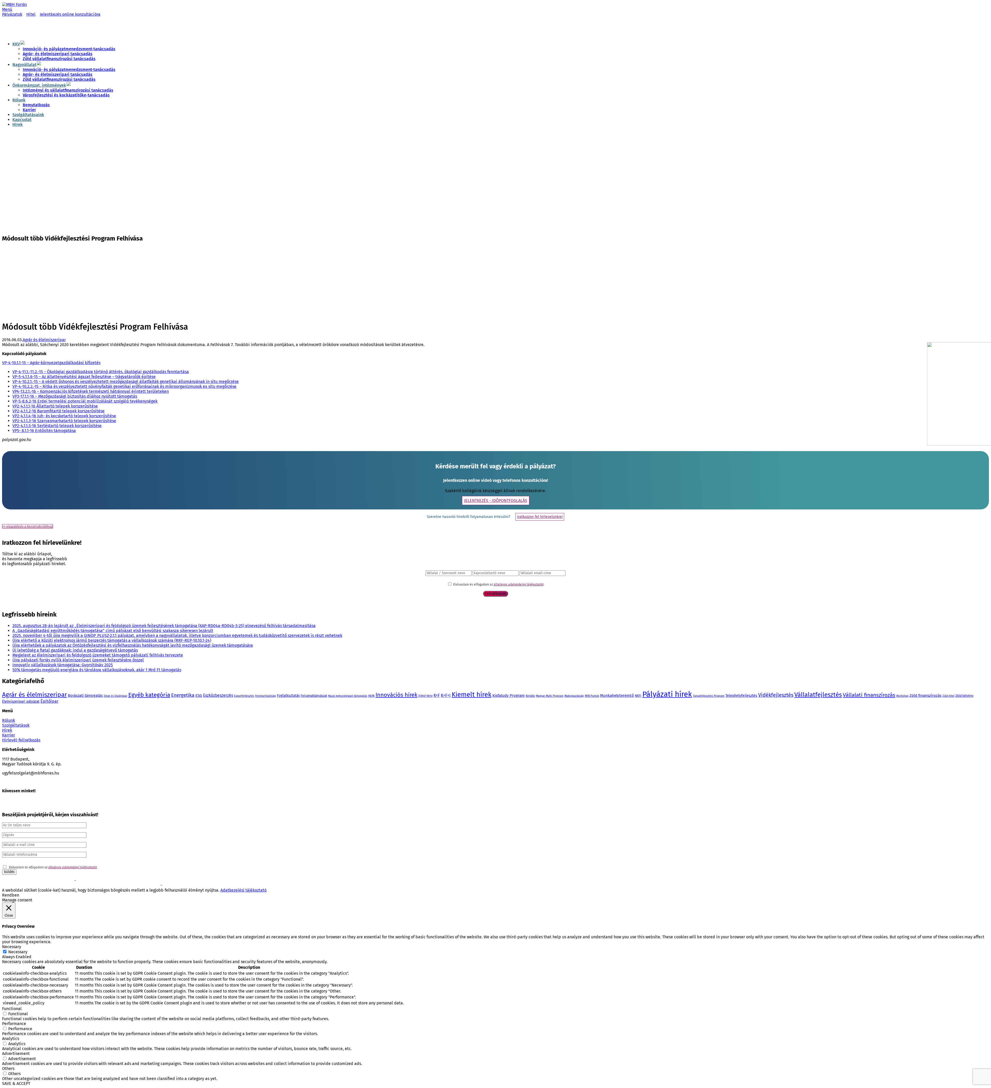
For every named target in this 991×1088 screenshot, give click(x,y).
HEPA (371, 696)
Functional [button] (12, 1008)
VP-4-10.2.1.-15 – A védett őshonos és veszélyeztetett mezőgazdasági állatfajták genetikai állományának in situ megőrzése (125, 381)
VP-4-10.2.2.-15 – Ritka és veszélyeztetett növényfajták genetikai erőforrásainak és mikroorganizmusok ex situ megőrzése (124, 386)
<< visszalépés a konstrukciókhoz (27, 526)
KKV (16, 44)
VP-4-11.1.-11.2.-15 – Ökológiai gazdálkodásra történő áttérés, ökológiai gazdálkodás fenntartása (100, 371)
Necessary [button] (11, 946)
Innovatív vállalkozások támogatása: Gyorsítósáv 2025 (62, 664)
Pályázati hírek (667, 694)
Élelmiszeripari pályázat (20, 701)
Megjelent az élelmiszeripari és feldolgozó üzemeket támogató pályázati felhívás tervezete (97, 655)
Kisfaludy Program (508, 695)
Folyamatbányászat (314, 696)
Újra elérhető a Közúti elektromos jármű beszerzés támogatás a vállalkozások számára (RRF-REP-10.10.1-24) (111, 640)
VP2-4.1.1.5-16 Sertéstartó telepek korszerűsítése (57, 425)
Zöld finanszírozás (925, 695)
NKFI (638, 696)
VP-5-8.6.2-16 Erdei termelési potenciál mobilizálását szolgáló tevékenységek (84, 401)
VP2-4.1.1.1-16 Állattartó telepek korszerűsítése (55, 406)
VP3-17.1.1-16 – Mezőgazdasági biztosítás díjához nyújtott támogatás (74, 396)
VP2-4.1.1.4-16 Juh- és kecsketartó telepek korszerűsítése (64, 415)
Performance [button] (14, 1023)
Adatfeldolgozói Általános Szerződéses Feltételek (198, 885)
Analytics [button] (10, 1038)
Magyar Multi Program (549, 696)
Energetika (182, 695)
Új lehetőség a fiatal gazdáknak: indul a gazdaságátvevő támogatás (75, 650)
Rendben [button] (10, 895)
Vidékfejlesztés (775, 695)
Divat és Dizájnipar (115, 696)
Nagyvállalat (24, 64)
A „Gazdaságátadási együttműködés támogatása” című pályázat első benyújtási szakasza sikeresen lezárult (112, 630)
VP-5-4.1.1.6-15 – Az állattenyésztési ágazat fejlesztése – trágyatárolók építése (84, 376)
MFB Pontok (592, 696)
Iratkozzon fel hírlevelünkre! (540, 517)
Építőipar (49, 701)
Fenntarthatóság (265, 696)
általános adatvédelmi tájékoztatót (519, 584)
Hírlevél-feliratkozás (21, 740)
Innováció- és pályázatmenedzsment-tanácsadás (69, 48)
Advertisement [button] (16, 1053)
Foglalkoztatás (288, 695)
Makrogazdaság (574, 696)
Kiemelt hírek (471, 695)
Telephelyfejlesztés (741, 695)
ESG (198, 695)
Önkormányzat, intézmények (39, 85)
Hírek (17, 124)
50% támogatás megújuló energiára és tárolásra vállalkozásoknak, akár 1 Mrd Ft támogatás (96, 669)
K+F (437, 695)
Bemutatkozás (36, 104)
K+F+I (446, 695)
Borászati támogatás (85, 695)
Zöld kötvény (964, 696)
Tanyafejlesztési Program (708, 696)
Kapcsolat (21, 119)
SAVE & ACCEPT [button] (16, 1083)
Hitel (31, 14)
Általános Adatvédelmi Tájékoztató (134, 885)
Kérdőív (530, 696)
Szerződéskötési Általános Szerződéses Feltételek (37, 881)
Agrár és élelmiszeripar (44, 339)
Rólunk (19, 100)
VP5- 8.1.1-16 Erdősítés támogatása (44, 430)
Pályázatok (12, 14)
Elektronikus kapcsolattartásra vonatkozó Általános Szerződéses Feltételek (55, 885)
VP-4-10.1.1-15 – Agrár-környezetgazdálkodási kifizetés (51, 362)
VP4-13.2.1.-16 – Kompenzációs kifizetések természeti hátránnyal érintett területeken (90, 391)
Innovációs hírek (396, 695)
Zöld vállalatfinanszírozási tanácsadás (59, 58)
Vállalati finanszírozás (869, 695)
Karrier (29, 109)
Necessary (17, 951)
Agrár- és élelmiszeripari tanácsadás (57, 53)
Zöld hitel (948, 696)
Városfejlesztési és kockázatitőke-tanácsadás (66, 95)
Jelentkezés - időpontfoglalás (495, 500)
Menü (7, 9)
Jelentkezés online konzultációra (70, 14)
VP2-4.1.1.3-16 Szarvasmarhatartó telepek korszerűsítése (64, 420)
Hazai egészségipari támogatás (347, 696)
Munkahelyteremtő (617, 695)
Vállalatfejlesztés (818, 694)
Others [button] (8, 1068)
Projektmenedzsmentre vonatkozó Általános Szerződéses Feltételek (125, 881)
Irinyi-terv (425, 696)
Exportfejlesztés (244, 696)
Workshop (902, 696)
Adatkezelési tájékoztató (243, 890)
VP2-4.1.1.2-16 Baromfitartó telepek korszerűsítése (58, 411)
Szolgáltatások (15, 725)
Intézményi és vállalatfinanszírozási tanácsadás (68, 90)
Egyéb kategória (149, 694)
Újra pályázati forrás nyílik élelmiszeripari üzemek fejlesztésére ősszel (78, 660)
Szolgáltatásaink (28, 114)
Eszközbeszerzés (218, 695)
